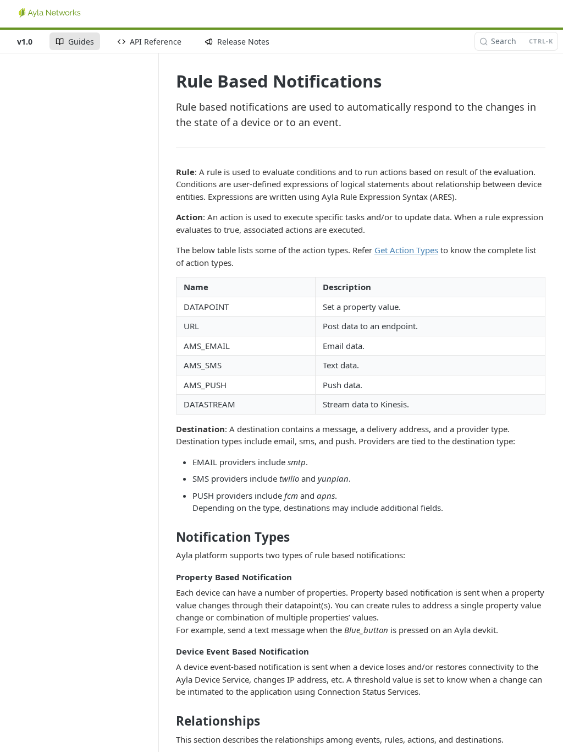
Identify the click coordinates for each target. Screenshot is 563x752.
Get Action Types (406, 249)
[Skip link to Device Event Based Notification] (168, 651)
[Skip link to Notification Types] (168, 537)
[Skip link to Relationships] (168, 721)
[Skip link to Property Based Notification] (168, 576)
